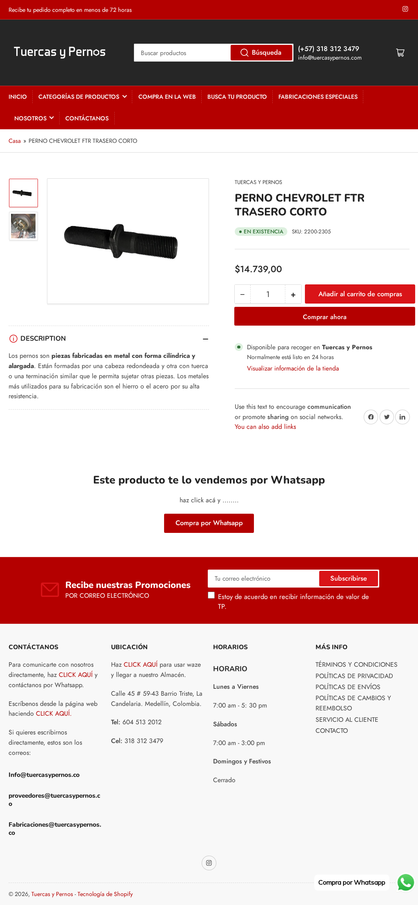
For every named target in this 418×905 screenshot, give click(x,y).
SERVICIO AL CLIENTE (347, 719)
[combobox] (213, 53)
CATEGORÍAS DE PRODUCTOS (78, 97)
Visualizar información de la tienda (293, 368)
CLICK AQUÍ (76, 674)
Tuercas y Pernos (258, 182)
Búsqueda (266, 52)
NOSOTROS (30, 118)
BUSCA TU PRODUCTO (237, 97)
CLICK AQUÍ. (54, 713)
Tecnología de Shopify (105, 894)
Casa (15, 141)
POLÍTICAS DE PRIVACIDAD (354, 676)
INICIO (18, 97)
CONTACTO (332, 730)
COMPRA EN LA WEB (167, 97)
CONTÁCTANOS (87, 118)
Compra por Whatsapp (209, 523)
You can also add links (265, 426)
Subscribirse (348, 578)
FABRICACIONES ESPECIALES (318, 97)
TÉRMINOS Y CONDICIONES (357, 664)
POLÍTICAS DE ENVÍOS (348, 687)
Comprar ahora (325, 317)
